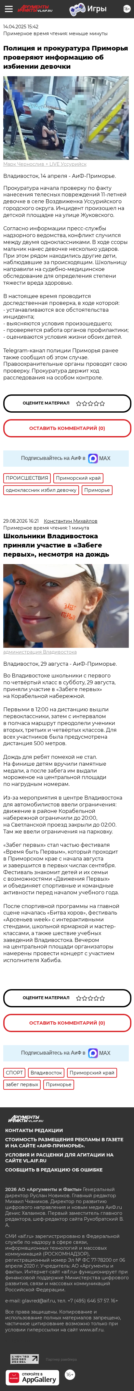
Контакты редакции (34, 1130)
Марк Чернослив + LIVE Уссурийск (45, 164)
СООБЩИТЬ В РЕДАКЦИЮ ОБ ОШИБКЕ (53, 1170)
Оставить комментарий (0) (67, 428)
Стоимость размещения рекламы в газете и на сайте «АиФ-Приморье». (64, 1142)
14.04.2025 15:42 (20, 27)
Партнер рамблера (61, 1359)
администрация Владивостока (40, 652)
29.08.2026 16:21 (21, 521)
